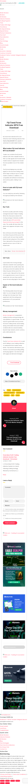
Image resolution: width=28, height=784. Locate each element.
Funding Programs (5, 21)
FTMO (1, 23)
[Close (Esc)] (2, 781)
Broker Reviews (4, 13)
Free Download (14, 362)
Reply (4, 474)
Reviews (2, 15)
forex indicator (16, 390)
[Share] (7, 781)
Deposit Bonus (4, 31)
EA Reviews (3, 17)
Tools (1, 49)
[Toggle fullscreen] (12, 781)
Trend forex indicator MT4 (14, 341)
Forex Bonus (3, 27)
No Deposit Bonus (5, 29)
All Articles (3, 47)
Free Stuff (3, 35)
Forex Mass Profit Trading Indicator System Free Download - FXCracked (11, 457)
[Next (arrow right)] (7, 783)
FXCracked (3, 1)
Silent (14, 408)
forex (9, 390)
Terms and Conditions (19, 774)
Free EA (2, 39)
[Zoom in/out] (17, 781)
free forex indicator (9, 392)
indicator (6, 395)
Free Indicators (4, 37)
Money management (9, 315)
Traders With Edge (5, 25)
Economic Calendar (5, 51)
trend (17, 395)
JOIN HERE (21, 3)
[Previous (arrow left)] (2, 783)
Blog (1, 43)
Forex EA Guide (4, 45)
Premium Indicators (5, 33)
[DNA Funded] (4, 101)
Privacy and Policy (6, 774)
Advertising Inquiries (6, 776)
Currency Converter (5, 53)
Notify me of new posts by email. (13, 518)
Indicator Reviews (5, 19)
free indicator (20, 392)
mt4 (13, 395)
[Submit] (23, 647)
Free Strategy (4, 41)
